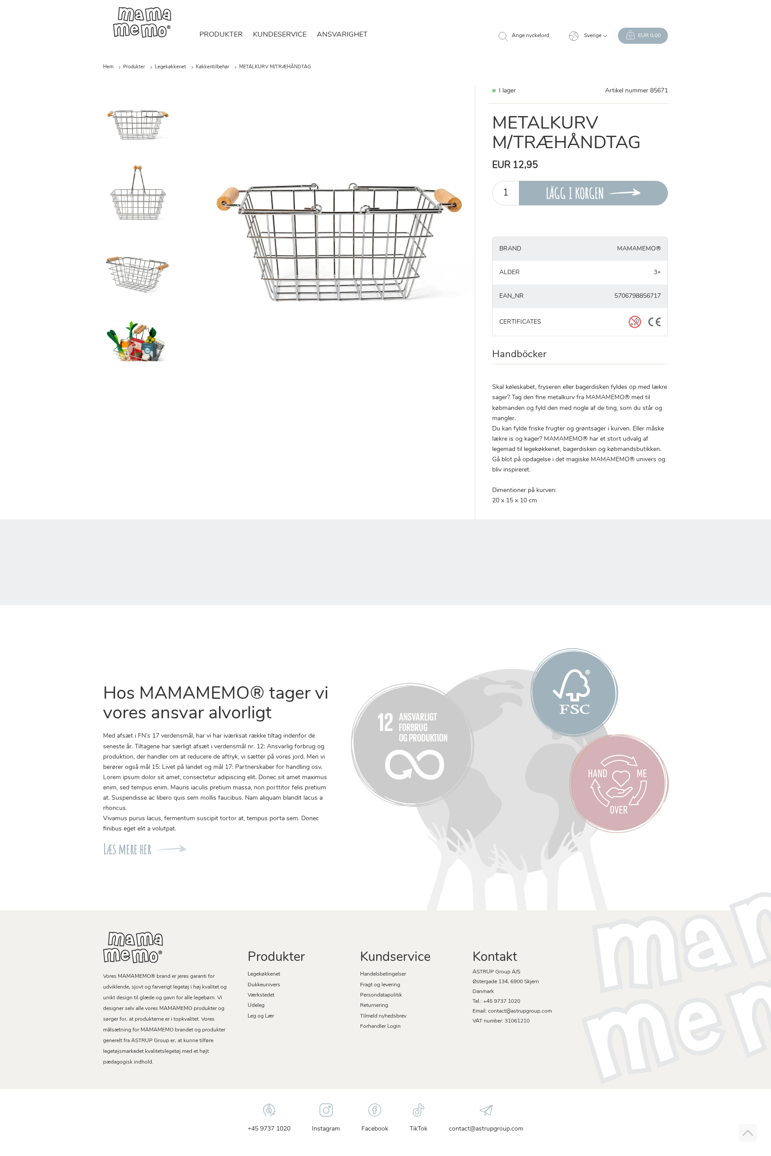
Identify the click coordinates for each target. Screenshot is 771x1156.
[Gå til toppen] (748, 1133)
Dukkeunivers (264, 985)
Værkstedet (261, 995)
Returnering (374, 1005)
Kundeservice (280, 34)
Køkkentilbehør (212, 67)
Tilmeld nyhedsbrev (383, 1016)
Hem (108, 67)
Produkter (134, 67)
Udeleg (256, 1005)
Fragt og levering (380, 985)
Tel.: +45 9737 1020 (496, 1001)
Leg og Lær (261, 1016)
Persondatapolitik (381, 995)
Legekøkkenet (170, 67)
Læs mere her (127, 849)
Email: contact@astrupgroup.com (512, 1011)
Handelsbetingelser (383, 974)
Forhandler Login (380, 1026)
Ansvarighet (342, 34)
